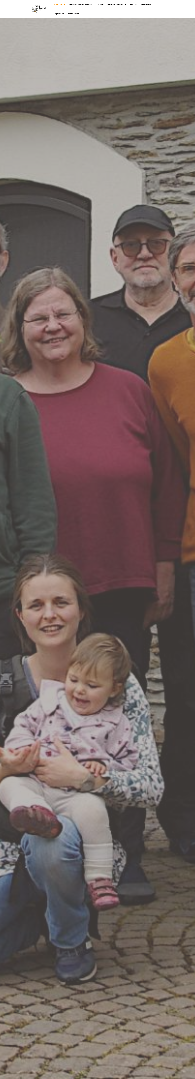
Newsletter (146, 4)
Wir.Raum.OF (59, 4)
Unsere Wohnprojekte (116, 4)
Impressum (59, 13)
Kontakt (133, 4)
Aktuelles (99, 4)
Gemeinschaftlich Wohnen (80, 4)
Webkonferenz (74, 13)
